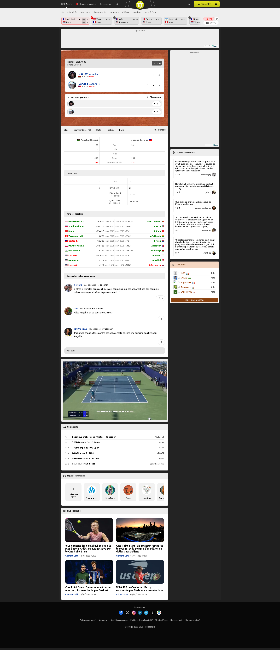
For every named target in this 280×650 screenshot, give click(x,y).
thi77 (183, 273)
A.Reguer (156, 246)
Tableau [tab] (110, 130)
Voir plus (70, 351)
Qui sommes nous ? (88, 620)
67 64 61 (129, 221)
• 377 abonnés (89, 285)
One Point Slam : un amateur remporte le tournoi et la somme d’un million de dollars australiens (139, 548)
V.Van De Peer (154, 221)
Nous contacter (176, 620)
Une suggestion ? (193, 620)
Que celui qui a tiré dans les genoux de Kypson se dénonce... (193, 203)
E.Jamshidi (155, 260)
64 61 (127, 260)
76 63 (101, 236)
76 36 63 (100, 221)
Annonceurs (103, 620)
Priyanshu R (186, 282)
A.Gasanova (155, 265)
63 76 (127, 265)
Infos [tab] (66, 130)
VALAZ (184, 278)
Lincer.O (72, 255)
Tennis (68, 4)
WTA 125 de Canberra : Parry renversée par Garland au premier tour (139, 589)
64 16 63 (100, 255)
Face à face (151, 12)
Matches (85, 12)
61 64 (127, 236)
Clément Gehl (71, 556)
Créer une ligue (73, 495)
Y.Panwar (156, 255)
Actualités (72, 12)
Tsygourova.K (75, 236)
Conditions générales (119, 620)
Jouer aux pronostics (194, 300)
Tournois (114, 12)
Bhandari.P (74, 250)
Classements (99, 12)
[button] (117, 4)
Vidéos (125, 12)
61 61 (127, 231)
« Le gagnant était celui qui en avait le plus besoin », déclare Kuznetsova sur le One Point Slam (88, 548)
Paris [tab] (121, 130)
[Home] (62, 12)
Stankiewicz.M (76, 226)
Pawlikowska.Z (76, 221)
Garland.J (73, 241)
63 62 (101, 265)
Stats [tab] (98, 130)
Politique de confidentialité (141, 620)
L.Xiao (157, 231)
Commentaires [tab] (82, 130)
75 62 (101, 260)
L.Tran (157, 241)
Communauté (105, 4)
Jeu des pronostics (88, 4)
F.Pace (157, 226)
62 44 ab (100, 231)
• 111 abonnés (85, 308)
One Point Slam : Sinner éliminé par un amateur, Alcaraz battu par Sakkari (88, 589)
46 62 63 (100, 241)
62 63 (127, 246)
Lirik (76, 308)
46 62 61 (100, 226)
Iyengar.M (73, 260)
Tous (211, 23)
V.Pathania (155, 236)
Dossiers (136, 12)
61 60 (101, 250)
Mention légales (161, 620)
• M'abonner (102, 285)
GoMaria (78, 285)
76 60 (127, 226)
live (209, 18)
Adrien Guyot (122, 594)
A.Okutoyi (156, 250)
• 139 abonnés (94, 329)
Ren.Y (71, 231)
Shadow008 (186, 292)
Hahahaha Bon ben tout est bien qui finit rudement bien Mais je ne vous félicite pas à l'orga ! (195, 186)
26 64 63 (100, 246)
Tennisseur (186, 287)
